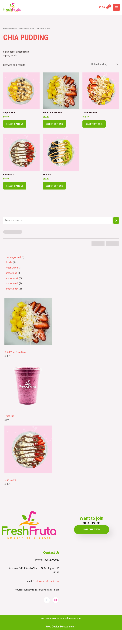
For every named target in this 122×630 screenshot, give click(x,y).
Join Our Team (91, 529)
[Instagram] (55, 600)
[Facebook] (47, 600)
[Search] (116, 220)
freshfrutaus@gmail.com (46, 580)
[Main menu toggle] (116, 7)
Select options (14, 123)
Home (6, 28)
